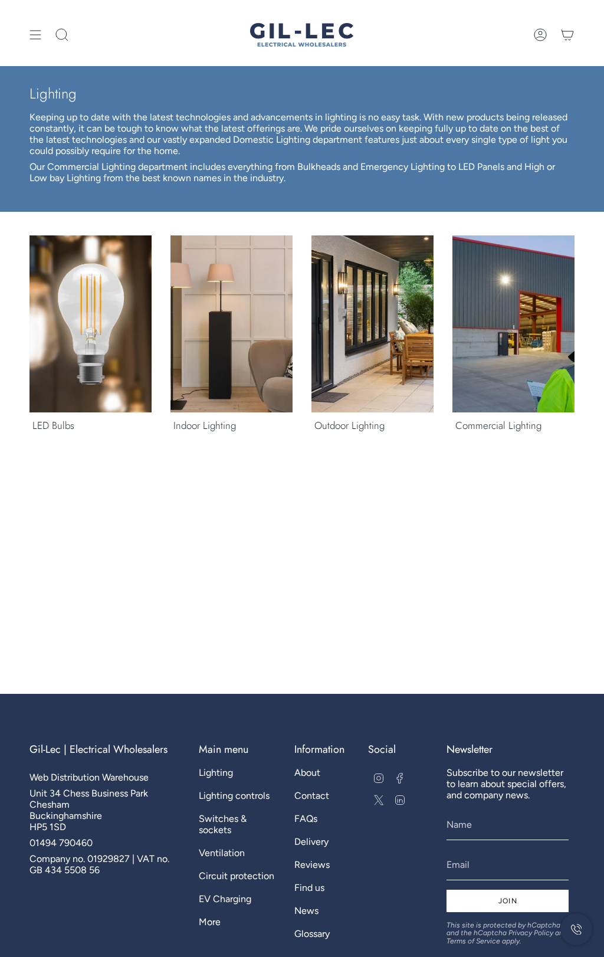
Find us (309, 887)
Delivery (311, 841)
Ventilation (222, 852)
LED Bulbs (53, 425)
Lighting (216, 772)
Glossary (312, 933)
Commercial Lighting (498, 425)
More (210, 921)
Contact (311, 795)
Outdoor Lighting (349, 425)
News (306, 910)
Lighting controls (234, 795)
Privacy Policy (530, 933)
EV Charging (225, 898)
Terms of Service (473, 941)
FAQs (305, 818)
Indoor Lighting (204, 425)
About (307, 772)
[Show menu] (35, 34)
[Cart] (567, 34)
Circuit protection (236, 875)
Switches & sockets (223, 824)
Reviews (312, 864)
